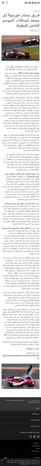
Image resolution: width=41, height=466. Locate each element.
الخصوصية (37, 457)
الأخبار (38, 448)
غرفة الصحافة (35, 451)
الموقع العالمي (35, 445)
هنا (8, 338)
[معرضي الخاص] (7, 2)
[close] (2, 460)
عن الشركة (36, 443)
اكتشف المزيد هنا (23, 463)
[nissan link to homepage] (32, 3)
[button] (3, 3)
